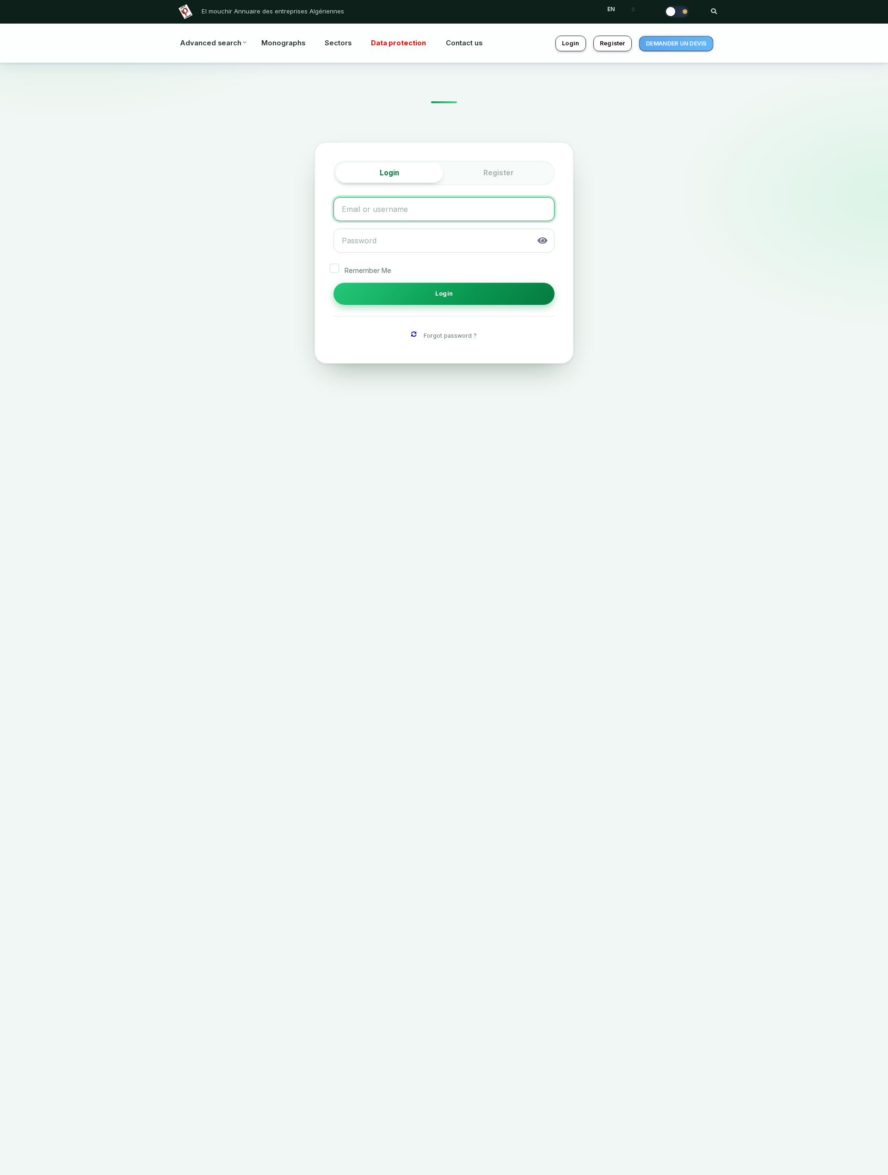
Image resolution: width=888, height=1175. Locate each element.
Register (612, 43)
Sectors (338, 43)
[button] (542, 240)
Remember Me (368, 270)
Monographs (283, 43)
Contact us (464, 43)
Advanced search (210, 43)
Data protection (398, 43)
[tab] (389, 173)
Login (570, 43)
